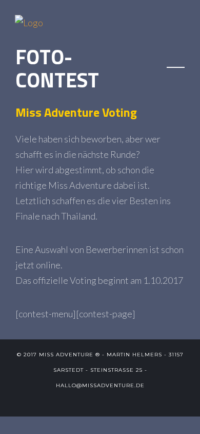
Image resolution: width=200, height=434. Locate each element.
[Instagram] (125, 401)
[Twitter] (74, 401)
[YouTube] (108, 401)
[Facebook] (91, 401)
